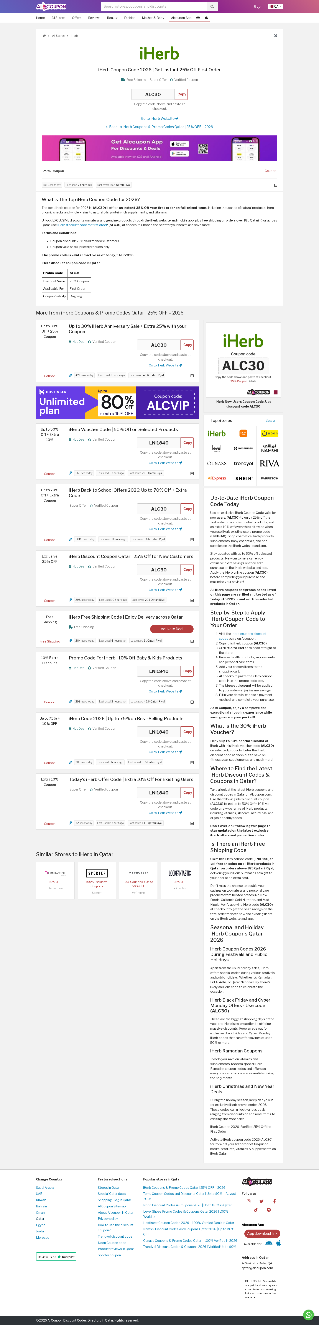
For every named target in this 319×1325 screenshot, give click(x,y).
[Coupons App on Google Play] (198, 18)
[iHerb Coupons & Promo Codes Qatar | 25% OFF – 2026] (217, 433)
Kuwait (41, 1200)
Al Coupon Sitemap (112, 1206)
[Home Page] (51, 6)
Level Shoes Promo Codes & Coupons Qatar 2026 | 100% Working (185, 1214)
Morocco (42, 1238)
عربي (259, 6)
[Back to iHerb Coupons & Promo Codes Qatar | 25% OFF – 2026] (276, 35)
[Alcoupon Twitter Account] (261, 1200)
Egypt (40, 1225)
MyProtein (138, 892)
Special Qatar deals (112, 1194)
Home (40, 18)
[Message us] (308, 1315)
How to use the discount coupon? (115, 1227)
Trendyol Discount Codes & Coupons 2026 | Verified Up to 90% (189, 1247)
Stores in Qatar (109, 1188)
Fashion (129, 18)
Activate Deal (172, 629)
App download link (262, 1234)
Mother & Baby (153, 18)
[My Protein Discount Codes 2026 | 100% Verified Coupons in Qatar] (138, 873)
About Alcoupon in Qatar (115, 1213)
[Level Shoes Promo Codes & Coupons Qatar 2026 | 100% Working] (217, 448)
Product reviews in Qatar (116, 1249)
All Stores (58, 18)
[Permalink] (70, 375)
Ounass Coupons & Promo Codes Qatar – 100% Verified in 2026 (190, 1241)
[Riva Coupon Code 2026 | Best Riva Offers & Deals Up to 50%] (270, 463)
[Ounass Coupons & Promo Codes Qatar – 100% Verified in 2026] (217, 463)
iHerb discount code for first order (82, 225)
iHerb (74, 35)
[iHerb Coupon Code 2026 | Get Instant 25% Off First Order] (243, 360)
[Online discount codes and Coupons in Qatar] (44, 35)
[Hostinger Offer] (117, 402)
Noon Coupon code (112, 1243)
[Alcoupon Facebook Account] (274, 1200)
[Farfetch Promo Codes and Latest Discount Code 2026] (270, 478)
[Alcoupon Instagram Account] (248, 1200)
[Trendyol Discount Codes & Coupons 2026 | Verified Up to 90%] (243, 463)
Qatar (40, 1219)
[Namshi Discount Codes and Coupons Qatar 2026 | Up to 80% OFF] (270, 448)
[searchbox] (154, 6)
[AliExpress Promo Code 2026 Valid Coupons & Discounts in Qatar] (217, 478)
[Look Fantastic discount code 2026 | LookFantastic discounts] (180, 873)
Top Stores (221, 420)
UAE (39, 1194)
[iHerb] (159, 53)
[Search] (212, 6)
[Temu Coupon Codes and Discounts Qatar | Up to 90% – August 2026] (243, 433)
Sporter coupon (109, 1255)
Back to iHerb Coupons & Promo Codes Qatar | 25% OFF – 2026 (161, 127)
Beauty (112, 18)
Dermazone (55, 888)
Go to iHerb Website (158, 119)
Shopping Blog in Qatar (114, 1200)
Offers (77, 18)
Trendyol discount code (115, 1236)
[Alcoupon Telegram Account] (269, 1209)
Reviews (94, 18)
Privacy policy (108, 1219)
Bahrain (41, 1206)
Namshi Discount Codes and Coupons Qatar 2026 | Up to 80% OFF (188, 1231)
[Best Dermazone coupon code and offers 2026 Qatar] (55, 873)
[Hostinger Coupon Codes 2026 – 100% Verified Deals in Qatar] (243, 448)
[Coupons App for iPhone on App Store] (206, 18)
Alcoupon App (181, 18)
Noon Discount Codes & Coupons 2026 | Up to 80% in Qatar (187, 1205)
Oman (40, 1213)
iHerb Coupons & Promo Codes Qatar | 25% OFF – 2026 (184, 1188)
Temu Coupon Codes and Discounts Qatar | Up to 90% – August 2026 (189, 1196)
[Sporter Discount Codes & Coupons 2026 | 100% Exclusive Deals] (97, 873)
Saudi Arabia (45, 1188)
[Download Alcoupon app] (159, 148)
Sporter (97, 892)
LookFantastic (179, 888)
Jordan (41, 1231)
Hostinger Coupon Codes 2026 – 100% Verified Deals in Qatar (188, 1223)
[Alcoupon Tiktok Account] (256, 1209)
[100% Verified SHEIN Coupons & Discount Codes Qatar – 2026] (243, 478)
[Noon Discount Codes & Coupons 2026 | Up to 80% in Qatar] (270, 433)
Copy (182, 94)
